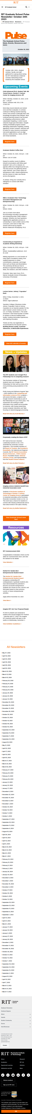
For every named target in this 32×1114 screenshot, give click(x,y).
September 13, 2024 (8, 825)
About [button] (2, 1014)
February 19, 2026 (7, 683)
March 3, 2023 (6, 924)
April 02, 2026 (6, 668)
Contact (5, 1045)
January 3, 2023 (7, 933)
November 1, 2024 (7, 804)
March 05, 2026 (7, 677)
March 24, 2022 (7, 988)
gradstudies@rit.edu (5, 1041)
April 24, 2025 (6, 748)
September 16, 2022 (8, 970)
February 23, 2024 (7, 859)
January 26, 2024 (7, 871)
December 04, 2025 (8, 702)
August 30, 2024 (7, 831)
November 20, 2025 (8, 705)
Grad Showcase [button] (5, 1026)
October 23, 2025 (7, 717)
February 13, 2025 (7, 776)
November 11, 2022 (8, 945)
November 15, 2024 (8, 797)
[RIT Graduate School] (10, 1001)
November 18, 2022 (8, 948)
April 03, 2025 (6, 757)
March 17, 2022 (6, 992)
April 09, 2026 (6, 665)
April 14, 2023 (6, 918)
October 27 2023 (7, 890)
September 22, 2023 (8, 905)
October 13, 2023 (7, 899)
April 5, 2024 (6, 844)
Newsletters (18, 21)
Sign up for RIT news (8, 1085)
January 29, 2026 (7, 693)
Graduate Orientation (6, 1008)
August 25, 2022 (7, 976)
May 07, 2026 (6, 653)
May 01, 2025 (6, 745)
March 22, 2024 (7, 850)
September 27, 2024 (8, 819)
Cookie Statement (6, 1108)
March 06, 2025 (7, 767)
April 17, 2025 (6, 751)
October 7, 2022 (7, 961)
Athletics (22, 1065)
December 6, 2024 (7, 791)
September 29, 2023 (8, 902)
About (2, 1059)
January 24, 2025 (7, 785)
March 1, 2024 (6, 856)
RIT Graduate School (10, 7)
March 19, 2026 (6, 674)
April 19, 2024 (6, 838)
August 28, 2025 (7, 742)
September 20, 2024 (8, 822)
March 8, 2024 (6, 853)
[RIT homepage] (12, 1054)
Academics (4, 1062)
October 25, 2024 (7, 807)
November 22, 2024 (8, 794)
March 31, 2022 (6, 985)
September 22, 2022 (8, 967)
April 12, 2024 (6, 841)
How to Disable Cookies (18, 1108)
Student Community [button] (6, 1020)
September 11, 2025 (8, 736)
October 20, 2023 (7, 893)
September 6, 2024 (8, 828)
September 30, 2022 (8, 964)
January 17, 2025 (7, 788)
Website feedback (8, 1080)
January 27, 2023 (7, 936)
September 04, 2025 (8, 739)
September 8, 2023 (8, 911)
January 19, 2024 (7, 874)
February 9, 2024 (7, 865)
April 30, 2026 (6, 662)
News (21, 1068)
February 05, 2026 (7, 690)
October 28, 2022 (7, 951)
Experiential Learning (7, 1065)
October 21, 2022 (7, 955)
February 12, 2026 (7, 687)
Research (22, 1059)
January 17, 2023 (7, 927)
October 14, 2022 (7, 958)
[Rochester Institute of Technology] (16, 2)
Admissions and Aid (6, 1068)
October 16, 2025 (7, 720)
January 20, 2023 (7, 939)
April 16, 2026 (6, 656)
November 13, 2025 (8, 708)
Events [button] (3, 1023)
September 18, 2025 (8, 733)
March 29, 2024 (7, 847)
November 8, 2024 (7, 801)
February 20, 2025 (7, 773)
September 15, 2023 (8, 908)
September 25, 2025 (8, 730)
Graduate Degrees (6, 1011)
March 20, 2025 (7, 764)
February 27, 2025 (7, 770)
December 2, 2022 (7, 942)
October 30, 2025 (7, 714)
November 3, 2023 (7, 887)
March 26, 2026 (7, 671)
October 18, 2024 (7, 810)
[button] (2, 7)
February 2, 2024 (7, 868)
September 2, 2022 (8, 973)
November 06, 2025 (8, 711)
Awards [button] (3, 1017)
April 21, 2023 (6, 921)
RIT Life (22, 1062)
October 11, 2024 (7, 813)
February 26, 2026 (7, 680)
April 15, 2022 (6, 979)
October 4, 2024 (7, 816)
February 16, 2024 (7, 862)
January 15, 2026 (7, 699)
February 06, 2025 (7, 779)
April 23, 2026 (6, 659)
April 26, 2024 (6, 834)
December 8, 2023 (7, 878)
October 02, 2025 (7, 727)
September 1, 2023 (7, 915)
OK (16, 1111)
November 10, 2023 (8, 884)
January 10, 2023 (7, 930)
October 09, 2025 (7, 724)
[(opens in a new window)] (2, 1075)
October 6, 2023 (7, 896)
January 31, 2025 (7, 782)
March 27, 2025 (7, 760)
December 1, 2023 (7, 881)
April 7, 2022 (6, 982)
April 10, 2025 (6, 754)
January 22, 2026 (7, 696)
